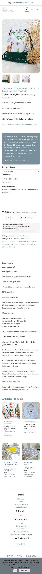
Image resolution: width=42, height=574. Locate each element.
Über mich (21, 499)
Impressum (21, 529)
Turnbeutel (6, 175)
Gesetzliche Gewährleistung (21, 534)
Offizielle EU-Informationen (26, 231)
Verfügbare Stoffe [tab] (9, 272)
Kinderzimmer (27, 241)
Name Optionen (8, 167)
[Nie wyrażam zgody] (39, 566)
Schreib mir (21, 544)
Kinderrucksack (16, 241)
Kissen (21, 515)
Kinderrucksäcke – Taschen (20, 236)
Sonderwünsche (8, 187)
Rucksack (5, 244)
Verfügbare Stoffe (21, 504)
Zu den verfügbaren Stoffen (14, 160)
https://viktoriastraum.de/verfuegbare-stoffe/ (20, 124)
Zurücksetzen (6, 182)
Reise (35, 241)
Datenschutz (21, 526)
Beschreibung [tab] (7, 263)
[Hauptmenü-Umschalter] (37, 9)
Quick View (11, 418)
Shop (21, 502)
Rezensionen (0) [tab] (8, 267)
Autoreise (16, 239)
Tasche (23, 244)
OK (15, 570)
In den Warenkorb (26, 218)
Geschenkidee (25, 239)
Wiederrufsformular (21, 532)
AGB (21, 523)
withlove (5, 247)
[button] (32, 9)
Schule (12, 244)
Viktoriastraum (32, 244)
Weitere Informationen (10, 231)
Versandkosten (7, 98)
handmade (6, 241)
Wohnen (12, 247)
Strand (17, 244)
